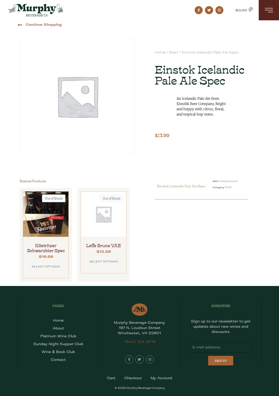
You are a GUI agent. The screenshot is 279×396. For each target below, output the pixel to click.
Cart (111, 378)
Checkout (133, 378)
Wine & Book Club (58, 352)
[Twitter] (209, 10)
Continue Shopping (44, 24)
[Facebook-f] (199, 10)
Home (160, 52)
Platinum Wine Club (58, 336)
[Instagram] (219, 10)
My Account (161, 378)
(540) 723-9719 (139, 342)
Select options (46, 266)
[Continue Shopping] (19, 25)
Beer (173, 52)
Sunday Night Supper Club (58, 344)
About (58, 328)
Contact (58, 360)
